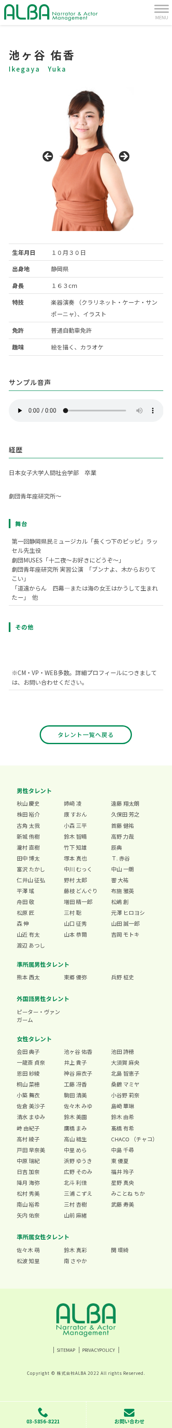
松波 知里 (28, 1261)
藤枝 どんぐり (81, 891)
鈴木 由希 (122, 1117)
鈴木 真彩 (75, 1250)
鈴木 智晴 (75, 836)
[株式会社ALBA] (51, 12)
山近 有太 (28, 934)
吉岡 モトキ (125, 934)
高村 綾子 (28, 1139)
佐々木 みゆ (78, 1106)
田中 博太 (28, 858)
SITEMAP (66, 1350)
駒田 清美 (75, 1095)
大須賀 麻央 (125, 1062)
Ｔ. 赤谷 (120, 858)
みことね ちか (128, 1193)
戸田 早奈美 (31, 1150)
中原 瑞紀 (28, 1161)
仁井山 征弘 (31, 880)
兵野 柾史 (122, 977)
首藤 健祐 (122, 826)
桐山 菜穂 (28, 1084)
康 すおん (75, 814)
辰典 (116, 847)
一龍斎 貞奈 (31, 1062)
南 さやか (75, 1261)
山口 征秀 (75, 923)
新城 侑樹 (28, 836)
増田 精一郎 (78, 902)
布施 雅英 (122, 891)
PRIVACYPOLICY (98, 1350)
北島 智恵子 (125, 1073)
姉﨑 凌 (72, 803)
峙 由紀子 (28, 1128)
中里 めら (75, 1150)
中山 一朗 (122, 869)
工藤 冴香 (75, 1084)
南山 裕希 (28, 1204)
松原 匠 (25, 913)
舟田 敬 (25, 902)
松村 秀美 (28, 1193)
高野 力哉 (122, 836)
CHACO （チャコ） (133, 1139)
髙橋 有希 (122, 1128)
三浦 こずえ (78, 1193)
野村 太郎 (75, 880)
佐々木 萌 (28, 1250)
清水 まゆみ (31, 1117)
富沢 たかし (31, 869)
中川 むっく (78, 869)
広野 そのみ (78, 1172)
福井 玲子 (122, 1172)
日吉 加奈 (28, 1172)
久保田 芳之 (125, 814)
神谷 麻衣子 (78, 1073)
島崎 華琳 (122, 1106)
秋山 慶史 (28, 803)
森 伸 (23, 923)
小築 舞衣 (28, 1095)
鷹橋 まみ (75, 1128)
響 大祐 (120, 880)
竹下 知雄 (75, 847)
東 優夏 (120, 1161)
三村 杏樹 (75, 1204)
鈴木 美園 (75, 1117)
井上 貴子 (75, 1062)
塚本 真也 (75, 858)
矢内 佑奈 (28, 1215)
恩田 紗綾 (28, 1073)
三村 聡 (72, 913)
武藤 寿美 (122, 1204)
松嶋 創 (120, 902)
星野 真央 (122, 1183)
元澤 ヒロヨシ (128, 913)
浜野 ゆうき (78, 1161)
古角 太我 (28, 826)
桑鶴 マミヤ (125, 1084)
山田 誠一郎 (125, 923)
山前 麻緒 (75, 1215)
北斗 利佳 (75, 1183)
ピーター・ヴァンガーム (38, 1016)
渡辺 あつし (31, 945)
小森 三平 (75, 826)
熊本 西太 (28, 977)
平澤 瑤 (25, 891)
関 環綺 (120, 1250)
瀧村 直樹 (28, 847)
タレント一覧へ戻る (86, 734)
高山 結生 (75, 1139)
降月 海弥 (28, 1183)
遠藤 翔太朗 (125, 803)
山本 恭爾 (75, 934)
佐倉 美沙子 (31, 1106)
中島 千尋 (122, 1150)
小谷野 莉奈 (125, 1095)
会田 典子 (28, 1052)
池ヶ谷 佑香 (78, 1052)
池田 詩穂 (122, 1052)
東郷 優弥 (75, 977)
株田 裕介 (28, 814)
